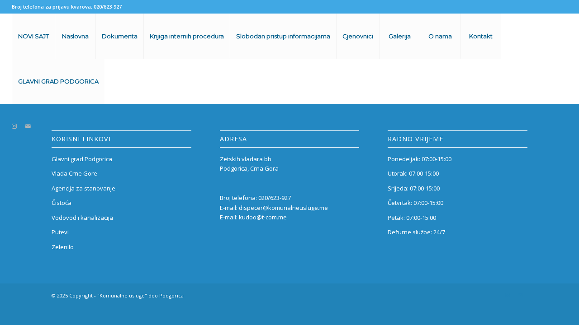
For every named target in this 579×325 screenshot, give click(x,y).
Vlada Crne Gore (74, 173)
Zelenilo (63, 247)
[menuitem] (33, 36)
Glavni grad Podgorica (82, 159)
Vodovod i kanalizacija (82, 218)
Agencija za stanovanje (83, 188)
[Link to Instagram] (14, 126)
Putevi (60, 232)
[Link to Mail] (28, 126)
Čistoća (61, 203)
